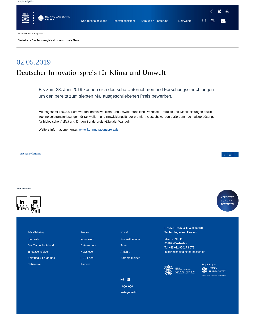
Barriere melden (130, 257)
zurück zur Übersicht (30, 153)
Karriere (85, 264)
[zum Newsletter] (222, 21)
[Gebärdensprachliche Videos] (219, 11)
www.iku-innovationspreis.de (98, 129)
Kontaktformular (130, 239)
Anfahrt (125, 251)
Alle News (73, 40)
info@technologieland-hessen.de (184, 251)
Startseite (23, 40)
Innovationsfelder (38, 251)
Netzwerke (34, 264)
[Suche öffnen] (204, 20)
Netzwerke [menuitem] (185, 20)
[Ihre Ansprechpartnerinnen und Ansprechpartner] (211, 20)
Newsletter (87, 251)
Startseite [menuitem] (38, 14)
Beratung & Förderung (41, 257)
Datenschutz (88, 245)
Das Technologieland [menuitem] (94, 20)
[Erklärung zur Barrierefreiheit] (227, 11)
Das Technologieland (43, 40)
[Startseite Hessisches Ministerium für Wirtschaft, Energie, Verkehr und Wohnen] (180, 270)
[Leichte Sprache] (211, 11)
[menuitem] (223, 21)
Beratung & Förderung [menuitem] (154, 20)
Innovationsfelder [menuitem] (124, 20)
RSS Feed (87, 257)
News (61, 40)
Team (124, 245)
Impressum (87, 239)
